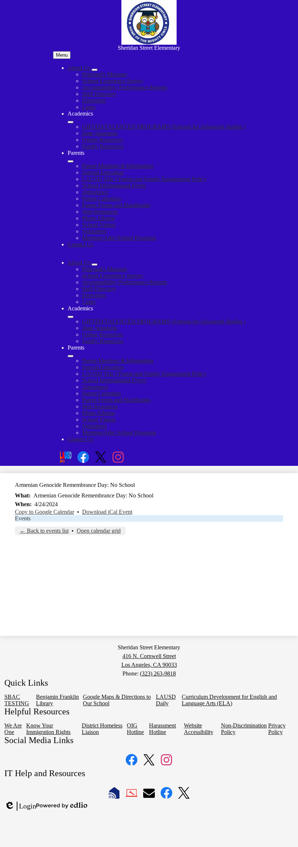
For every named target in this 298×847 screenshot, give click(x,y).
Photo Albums (98, 218)
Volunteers (94, 231)
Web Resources (100, 212)
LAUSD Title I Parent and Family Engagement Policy (144, 179)
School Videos (99, 225)
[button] (80, 262)
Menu (62, 55)
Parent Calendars (101, 198)
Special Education (103, 172)
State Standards (99, 133)
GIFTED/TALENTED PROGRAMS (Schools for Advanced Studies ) (163, 127)
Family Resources (102, 146)
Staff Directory (99, 94)
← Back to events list (44, 531)
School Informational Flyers (114, 185)
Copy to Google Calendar (44, 512)
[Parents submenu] (70, 161)
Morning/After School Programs (119, 238)
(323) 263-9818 (158, 673)
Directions (94, 100)
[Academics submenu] (70, 122)
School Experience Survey (112, 81)
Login (20, 806)
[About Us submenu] (94, 70)
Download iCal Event (107, 512)
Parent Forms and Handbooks (116, 205)
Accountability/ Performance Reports (124, 87)
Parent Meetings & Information (117, 166)
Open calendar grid (99, 531)
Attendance (95, 192)
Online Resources (102, 140)
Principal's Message (104, 74)
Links (88, 107)
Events (23, 518)
